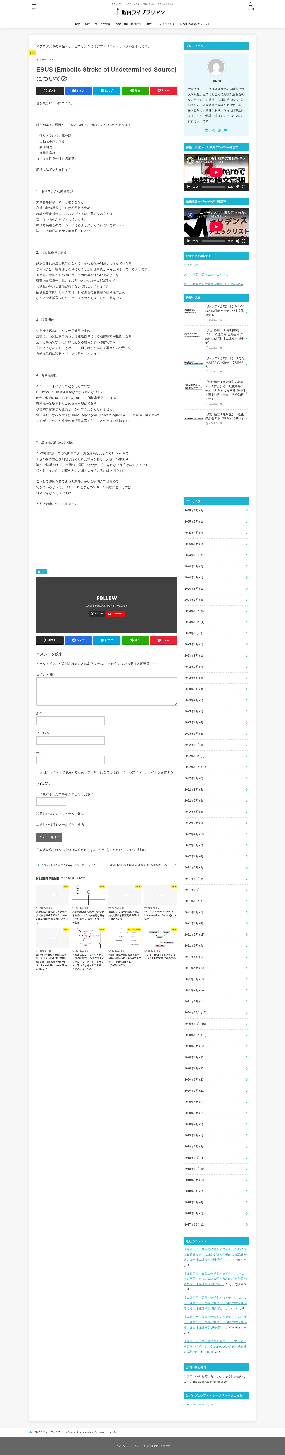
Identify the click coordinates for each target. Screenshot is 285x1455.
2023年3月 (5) (193, 711)
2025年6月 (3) (193, 510)
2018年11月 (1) (194, 1157)
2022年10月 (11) (195, 767)
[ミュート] (237, 187)
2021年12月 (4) (194, 878)
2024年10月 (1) (194, 555)
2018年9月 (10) (194, 1180)
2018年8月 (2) (193, 1191)
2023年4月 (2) (193, 700)
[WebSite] (206, 130)
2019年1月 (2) (193, 1146)
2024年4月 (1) (193, 577)
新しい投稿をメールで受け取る (62, 824)
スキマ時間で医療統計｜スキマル (206, 274)
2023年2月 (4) (193, 722)
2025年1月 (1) (193, 544)
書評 (149, 23)
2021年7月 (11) (194, 934)
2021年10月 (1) (194, 901)
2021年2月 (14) (194, 990)
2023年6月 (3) (193, 677)
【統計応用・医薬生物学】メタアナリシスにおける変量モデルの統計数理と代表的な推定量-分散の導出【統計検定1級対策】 (215, 1254)
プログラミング (166, 23)
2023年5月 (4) (193, 689)
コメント (44, 674)
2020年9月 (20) (194, 1046)
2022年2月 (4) (193, 856)
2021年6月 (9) (193, 945)
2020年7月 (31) (194, 1068)
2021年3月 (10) (194, 979)
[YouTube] (115, 614)
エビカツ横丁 (192, 265)
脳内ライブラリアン (134, 1446)
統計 (87, 23)
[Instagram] (219, 130)
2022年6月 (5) (193, 811)
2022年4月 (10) (194, 834)
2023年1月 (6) (193, 733)
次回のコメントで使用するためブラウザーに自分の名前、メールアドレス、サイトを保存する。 (108, 772)
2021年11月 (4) (194, 889)
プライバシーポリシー (198, 1404)
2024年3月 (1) (193, 588)
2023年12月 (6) (194, 611)
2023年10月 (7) (194, 633)
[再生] (189, 187)
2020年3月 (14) (194, 1113)
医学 (77, 23)
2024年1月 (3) (193, 599)
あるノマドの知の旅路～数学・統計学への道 (213, 284)
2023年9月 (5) (193, 644)
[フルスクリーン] (244, 187)
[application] (216, 172)
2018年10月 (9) (194, 1168)
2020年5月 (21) (194, 1090)
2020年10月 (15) (195, 1035)
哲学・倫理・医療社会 (129, 23)
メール (43, 733)
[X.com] (97, 614)
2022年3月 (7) (193, 845)
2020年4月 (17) (194, 1101)
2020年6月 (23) (194, 1079)
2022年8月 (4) (193, 789)
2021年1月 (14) (194, 1001)
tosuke (233, 1308)
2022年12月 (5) (194, 744)
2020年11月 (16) (195, 1023)
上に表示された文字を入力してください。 (66, 794)
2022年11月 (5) (194, 756)
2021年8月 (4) (193, 923)
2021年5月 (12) (194, 956)
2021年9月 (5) (193, 912)
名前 (41, 713)
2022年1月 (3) (193, 867)
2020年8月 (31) (194, 1057)
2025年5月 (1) (193, 521)
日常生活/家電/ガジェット (195, 23)
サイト (41, 752)
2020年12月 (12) (195, 1012)
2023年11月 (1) (194, 622)
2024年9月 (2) (193, 566)
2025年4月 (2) (193, 532)
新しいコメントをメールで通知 (62, 813)
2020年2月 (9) (193, 1124)
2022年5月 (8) (193, 822)
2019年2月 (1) (193, 1135)
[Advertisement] (106, 539)
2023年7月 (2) (193, 666)
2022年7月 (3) (193, 800)
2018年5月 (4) (193, 1202)
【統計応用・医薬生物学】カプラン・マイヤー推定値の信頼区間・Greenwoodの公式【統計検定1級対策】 (215, 1346)
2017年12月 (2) (194, 1224)
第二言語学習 (103, 23)
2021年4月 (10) (194, 967)
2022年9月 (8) (193, 778)
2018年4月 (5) (193, 1213)
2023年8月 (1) (193, 655)
